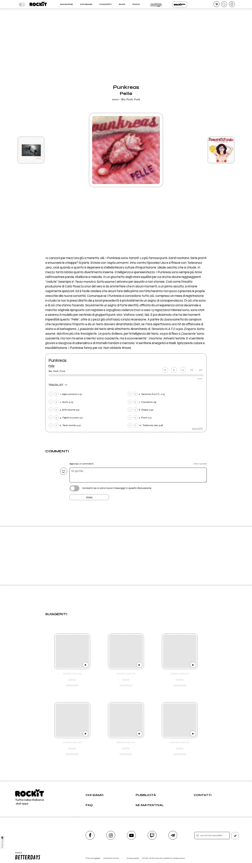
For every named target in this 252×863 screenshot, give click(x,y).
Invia (89, 497)
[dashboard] (232, 4)
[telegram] (172, 835)
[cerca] (224, 4)
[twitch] (152, 835)
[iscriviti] (235, 835)
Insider (156, 4)
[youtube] (131, 835)
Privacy (2, 843)
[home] (38, 4)
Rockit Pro (179, 4)
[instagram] (110, 835)
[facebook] (90, 835)
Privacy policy (133, 858)
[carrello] (217, 4)
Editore (17, 854)
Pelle (51, 366)
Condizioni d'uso (111, 858)
